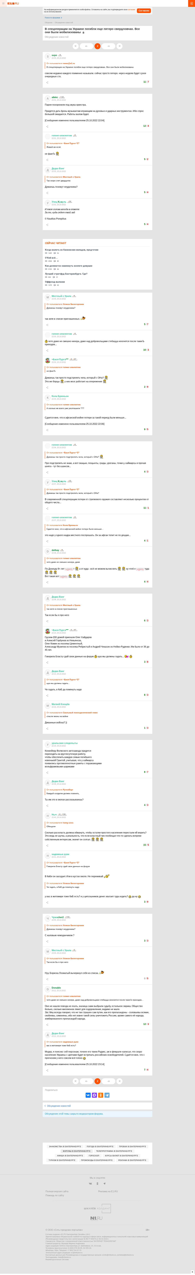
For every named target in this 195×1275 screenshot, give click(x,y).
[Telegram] (106, 1095)
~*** (60, 359)
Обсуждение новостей (64, 23)
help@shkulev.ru (64, 1257)
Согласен (144, 10)
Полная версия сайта (57, 1191)
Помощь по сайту (55, 1195)
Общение (49, 23)
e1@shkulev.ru (77, 1253)
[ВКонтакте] (88, 1095)
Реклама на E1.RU (108, 1191)
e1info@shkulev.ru (109, 1255)
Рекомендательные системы (57, 1260)
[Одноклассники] (100, 1095)
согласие (131, 10)
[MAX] (94, 1095)
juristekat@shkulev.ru (125, 1255)
